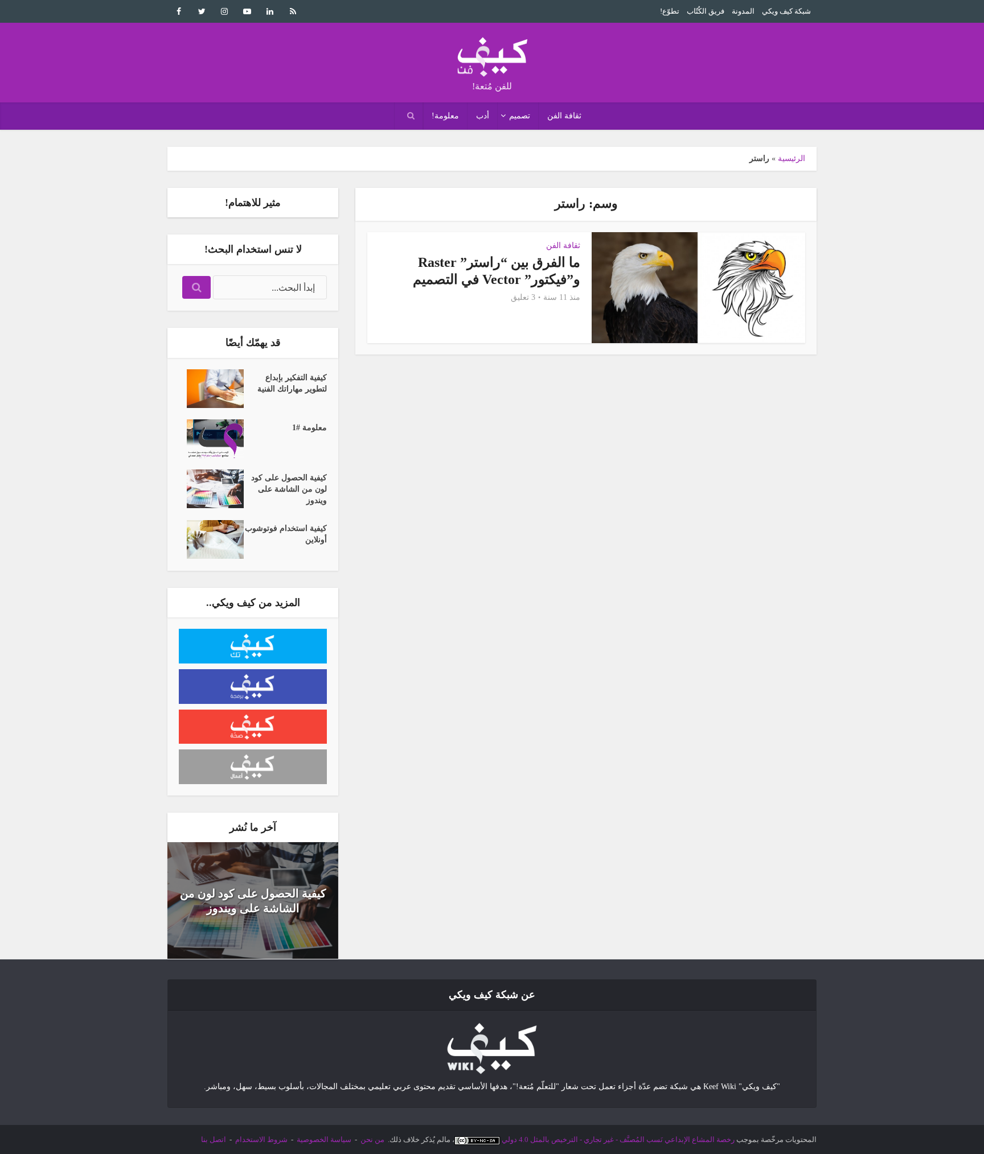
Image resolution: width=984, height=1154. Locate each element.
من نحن (372, 1139)
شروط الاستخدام (261, 1139)
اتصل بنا (213, 1139)
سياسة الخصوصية (324, 1139)
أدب (482, 116)
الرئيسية (791, 158)
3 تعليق (523, 297)
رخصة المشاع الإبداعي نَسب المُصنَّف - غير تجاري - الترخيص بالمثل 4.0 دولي (618, 1139)
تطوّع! (669, 11)
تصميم (519, 116)
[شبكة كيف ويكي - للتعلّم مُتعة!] (492, 1048)
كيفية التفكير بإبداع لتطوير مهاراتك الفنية (292, 383)
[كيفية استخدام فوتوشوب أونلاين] (211, 539)
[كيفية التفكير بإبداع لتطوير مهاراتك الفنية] (211, 388)
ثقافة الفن (564, 116)
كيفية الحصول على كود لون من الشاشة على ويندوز (289, 489)
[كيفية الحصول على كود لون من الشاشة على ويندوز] (211, 488)
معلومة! (445, 116)
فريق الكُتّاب (705, 11)
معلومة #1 (309, 427)
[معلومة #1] (211, 438)
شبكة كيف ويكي (786, 11)
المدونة (743, 11)
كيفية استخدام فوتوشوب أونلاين (286, 534)
